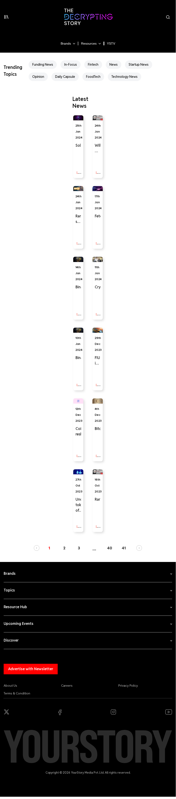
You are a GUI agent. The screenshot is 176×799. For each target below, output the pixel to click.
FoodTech (93, 77)
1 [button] (49, 548)
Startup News (139, 64)
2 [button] (64, 548)
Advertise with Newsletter (30, 669)
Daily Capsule (65, 77)
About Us (10, 685)
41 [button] (124, 548)
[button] (36, 548)
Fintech (93, 64)
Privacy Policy (128, 685)
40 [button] (109, 548)
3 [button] (79, 548)
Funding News (42, 64)
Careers (67, 685)
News (113, 64)
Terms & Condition (17, 693)
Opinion (38, 77)
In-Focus (70, 64)
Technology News (124, 77)
